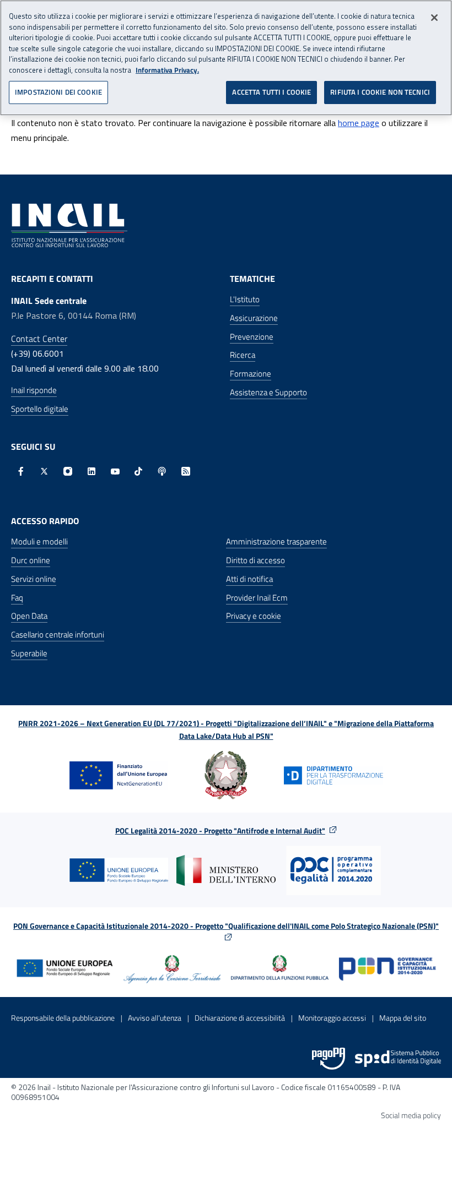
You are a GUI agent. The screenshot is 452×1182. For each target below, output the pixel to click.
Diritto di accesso (255, 560)
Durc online (30, 560)
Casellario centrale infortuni (57, 634)
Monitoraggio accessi (332, 1017)
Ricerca (242, 354)
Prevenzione (251, 336)
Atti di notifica (249, 579)
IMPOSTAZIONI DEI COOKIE (58, 91)
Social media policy (411, 1115)
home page (358, 122)
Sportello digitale (39, 408)
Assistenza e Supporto (268, 392)
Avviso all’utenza (154, 1017)
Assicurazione (254, 318)
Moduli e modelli (39, 541)
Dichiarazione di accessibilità (240, 1017)
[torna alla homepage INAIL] (69, 224)
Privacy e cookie (253, 615)
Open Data (29, 615)
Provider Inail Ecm (257, 597)
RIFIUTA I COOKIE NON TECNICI (380, 91)
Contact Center (39, 338)
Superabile (29, 653)
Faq (17, 597)
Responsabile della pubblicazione (63, 1017)
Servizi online (33, 579)
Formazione (250, 373)
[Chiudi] (434, 18)
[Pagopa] (328, 1059)
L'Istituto (245, 299)
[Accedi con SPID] (398, 1058)
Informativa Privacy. (167, 70)
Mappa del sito (402, 1017)
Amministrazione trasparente (276, 541)
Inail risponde (34, 390)
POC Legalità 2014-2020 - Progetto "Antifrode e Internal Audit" (220, 830)
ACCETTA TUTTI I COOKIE (271, 91)
